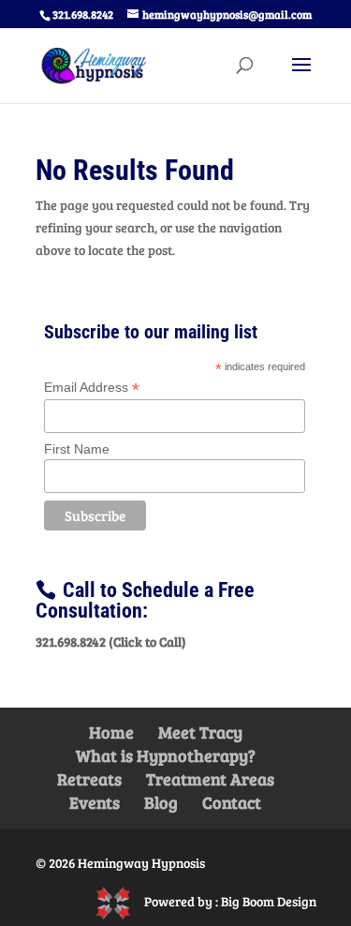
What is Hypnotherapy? (166, 755)
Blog (161, 802)
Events (94, 802)
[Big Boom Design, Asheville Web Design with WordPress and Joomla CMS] (119, 901)
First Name (77, 448)
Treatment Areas (210, 779)
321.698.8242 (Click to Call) (111, 641)
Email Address (91, 387)
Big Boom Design (268, 901)
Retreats (89, 779)
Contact (231, 802)
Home (111, 732)
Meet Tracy (200, 732)
